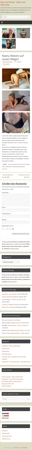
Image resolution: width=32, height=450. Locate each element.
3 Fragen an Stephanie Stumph (10, 304)
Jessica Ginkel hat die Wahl (9, 296)
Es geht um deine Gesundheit (17, 244)
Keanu (20, 164)
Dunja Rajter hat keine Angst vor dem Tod (19, 330)
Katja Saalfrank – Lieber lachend (20, 333)
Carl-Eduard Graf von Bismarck (24, 176)
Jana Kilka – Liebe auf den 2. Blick (11, 294)
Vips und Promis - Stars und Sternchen (12, 3)
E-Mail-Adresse (6, 213)
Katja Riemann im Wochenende (20, 322)
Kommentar (5, 192)
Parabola (17, 447)
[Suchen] (28, 17)
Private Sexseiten (6, 386)
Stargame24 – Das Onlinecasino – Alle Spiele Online (16, 361)
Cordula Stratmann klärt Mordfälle (7, 176)
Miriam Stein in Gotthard (8, 307)
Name (4, 207)
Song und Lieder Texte (8, 383)
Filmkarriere (16, 164)
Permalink (4, 169)
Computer (10, 164)
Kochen (24, 164)
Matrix (28, 164)
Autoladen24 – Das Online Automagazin (12, 379)
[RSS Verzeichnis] (5, 418)
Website (4, 219)
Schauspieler (6, 64)
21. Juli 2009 (18, 61)
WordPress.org (6, 439)
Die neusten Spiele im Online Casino (11, 381)
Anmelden (4, 430)
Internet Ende (5, 348)
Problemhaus (5, 351)
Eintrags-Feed (6, 433)
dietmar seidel (6, 333)
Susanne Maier (9, 61)
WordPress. (24, 447)
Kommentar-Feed (7, 436)
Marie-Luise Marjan (15, 320)
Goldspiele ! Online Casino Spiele (11, 346)
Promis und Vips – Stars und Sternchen (12, 377)
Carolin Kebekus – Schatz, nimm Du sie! (13, 299)
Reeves (4, 166)
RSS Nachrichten (6, 354)
